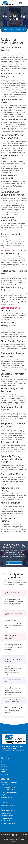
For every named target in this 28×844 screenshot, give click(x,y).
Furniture (6, 250)
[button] (20, 3)
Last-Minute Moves (10, 308)
